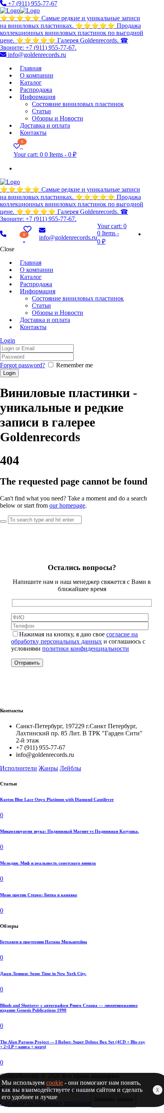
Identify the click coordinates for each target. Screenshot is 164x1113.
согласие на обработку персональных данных (74, 638)
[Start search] (3, 521)
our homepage (67, 505)
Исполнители (18, 768)
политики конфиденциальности (85, 648)
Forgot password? (22, 365)
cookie (54, 1082)
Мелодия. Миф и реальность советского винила (48, 863)
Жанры (48, 768)
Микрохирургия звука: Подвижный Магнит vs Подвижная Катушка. (69, 831)
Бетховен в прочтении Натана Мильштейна (43, 941)
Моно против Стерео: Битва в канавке (38, 894)
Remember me (74, 365)
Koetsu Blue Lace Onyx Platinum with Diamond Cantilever (57, 799)
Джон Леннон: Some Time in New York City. (43, 973)
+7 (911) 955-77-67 (31, 3)
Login (7, 340)
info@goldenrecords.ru (36, 54)
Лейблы (70, 768)
